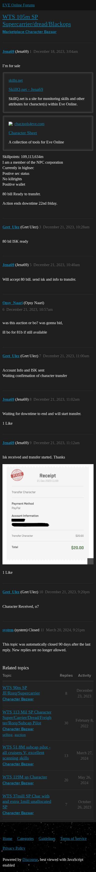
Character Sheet (23, 132)
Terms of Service (73, 838)
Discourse (30, 859)
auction (20, 735)
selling (7, 735)
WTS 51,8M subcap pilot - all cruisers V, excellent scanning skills (26, 752)
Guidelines (47, 838)
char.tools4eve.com (29, 124)
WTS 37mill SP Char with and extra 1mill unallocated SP (26, 801)
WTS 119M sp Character (24, 776)
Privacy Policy (14, 848)
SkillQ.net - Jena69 (26, 89)
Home (7, 838)
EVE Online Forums (18, 5)
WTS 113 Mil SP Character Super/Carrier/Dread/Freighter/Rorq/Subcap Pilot (26, 717)
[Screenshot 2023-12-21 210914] (48, 514)
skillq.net (16, 80)
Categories (25, 838)
